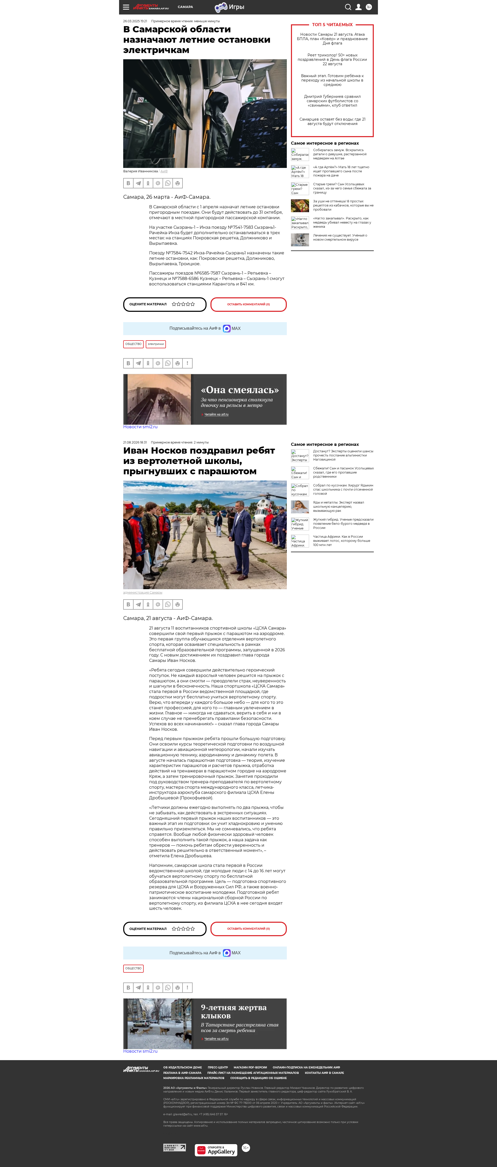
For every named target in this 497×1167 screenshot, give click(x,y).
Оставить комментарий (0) (248, 304)
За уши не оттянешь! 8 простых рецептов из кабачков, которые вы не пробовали (343, 205)
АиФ (164, 171)
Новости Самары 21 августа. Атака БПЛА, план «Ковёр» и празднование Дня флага (332, 39)
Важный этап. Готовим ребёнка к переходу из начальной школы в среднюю (332, 80)
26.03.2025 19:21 (135, 21)
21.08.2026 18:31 (135, 442)
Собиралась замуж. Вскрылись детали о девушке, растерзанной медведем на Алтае (340, 154)
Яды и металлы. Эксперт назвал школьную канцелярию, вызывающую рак (338, 506)
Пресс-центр (218, 1067)
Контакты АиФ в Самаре (324, 1073)
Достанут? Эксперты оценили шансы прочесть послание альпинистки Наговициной (343, 455)
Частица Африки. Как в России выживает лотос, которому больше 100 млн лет (341, 541)
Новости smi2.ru (140, 426)
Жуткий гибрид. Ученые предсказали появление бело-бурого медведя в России (343, 524)
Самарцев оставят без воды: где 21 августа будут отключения (332, 121)
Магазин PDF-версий (250, 1067)
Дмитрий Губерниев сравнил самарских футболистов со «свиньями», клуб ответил (332, 101)
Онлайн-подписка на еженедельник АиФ (306, 1067)
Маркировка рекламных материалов (193, 1078)
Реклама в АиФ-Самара (182, 1073)
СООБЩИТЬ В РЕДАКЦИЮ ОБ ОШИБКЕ (258, 1078)
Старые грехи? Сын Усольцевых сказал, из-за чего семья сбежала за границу (342, 188)
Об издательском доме (182, 1067)
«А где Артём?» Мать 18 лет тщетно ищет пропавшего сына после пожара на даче (341, 171)
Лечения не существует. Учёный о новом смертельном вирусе (340, 237)
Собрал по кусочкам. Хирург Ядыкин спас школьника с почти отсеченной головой (343, 489)
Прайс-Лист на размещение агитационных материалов (253, 1073)
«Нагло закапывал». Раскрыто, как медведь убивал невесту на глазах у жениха (342, 222)
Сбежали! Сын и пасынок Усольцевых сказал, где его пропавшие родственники (343, 472)
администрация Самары (142, 592)
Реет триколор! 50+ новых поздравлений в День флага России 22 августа (332, 59)
